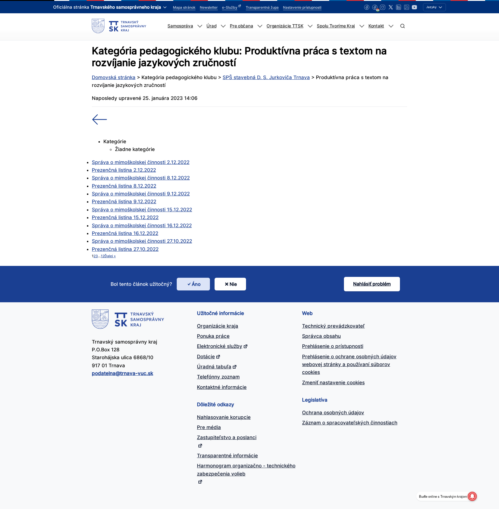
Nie (233, 284)
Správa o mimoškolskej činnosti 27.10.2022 (142, 241)
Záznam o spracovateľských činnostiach (349, 423)
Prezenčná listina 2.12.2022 (124, 170)
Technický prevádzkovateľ (333, 326)
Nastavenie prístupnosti (302, 7)
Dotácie (206, 356)
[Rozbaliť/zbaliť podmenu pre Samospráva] (200, 26)
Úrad (211, 26)
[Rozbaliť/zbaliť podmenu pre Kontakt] (391, 26)
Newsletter (209, 7)
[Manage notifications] (472, 496)
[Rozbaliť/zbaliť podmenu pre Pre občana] (260, 26)
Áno (196, 284)
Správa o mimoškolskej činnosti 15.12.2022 (142, 209)
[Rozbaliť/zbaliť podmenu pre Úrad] (223, 26)
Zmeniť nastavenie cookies (333, 382)
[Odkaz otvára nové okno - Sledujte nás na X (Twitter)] (391, 7)
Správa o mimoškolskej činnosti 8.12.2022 (141, 178)
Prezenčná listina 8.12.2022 (124, 186)
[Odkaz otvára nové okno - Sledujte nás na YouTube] (414, 7)
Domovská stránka (113, 77)
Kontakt (376, 26)
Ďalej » (110, 256)
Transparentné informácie (227, 455)
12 (103, 256)
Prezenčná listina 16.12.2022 (125, 233)
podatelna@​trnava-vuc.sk (122, 373)
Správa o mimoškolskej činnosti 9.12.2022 (141, 194)
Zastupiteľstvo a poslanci (226, 437)
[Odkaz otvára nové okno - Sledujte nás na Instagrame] (383, 7)
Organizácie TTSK (285, 26)
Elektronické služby (219, 346)
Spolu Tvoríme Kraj (336, 26)
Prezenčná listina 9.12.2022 (124, 201)
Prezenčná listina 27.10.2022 (125, 249)
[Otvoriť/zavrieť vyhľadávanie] (402, 26)
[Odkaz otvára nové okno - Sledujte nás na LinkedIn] (398, 7)
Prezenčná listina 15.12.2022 (125, 217)
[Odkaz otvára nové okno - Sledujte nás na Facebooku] (367, 7)
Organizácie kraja (217, 326)
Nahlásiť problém (372, 284)
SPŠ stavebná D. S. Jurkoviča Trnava (266, 77)
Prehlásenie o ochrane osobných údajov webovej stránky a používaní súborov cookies (349, 364)
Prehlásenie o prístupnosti (332, 346)
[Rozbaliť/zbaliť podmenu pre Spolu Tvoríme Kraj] (362, 26)
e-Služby (229, 7)
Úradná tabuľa (214, 367)
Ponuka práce (213, 336)
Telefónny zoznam (218, 377)
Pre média (209, 427)
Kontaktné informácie (222, 387)
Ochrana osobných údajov (333, 412)
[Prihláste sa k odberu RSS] (406, 7)
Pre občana (241, 26)
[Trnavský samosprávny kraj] (119, 26)
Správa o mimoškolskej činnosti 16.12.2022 (142, 225)
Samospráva (180, 26)
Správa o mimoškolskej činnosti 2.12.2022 (140, 162)
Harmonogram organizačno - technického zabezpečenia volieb (246, 469)
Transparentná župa (262, 7)
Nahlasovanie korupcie (224, 417)
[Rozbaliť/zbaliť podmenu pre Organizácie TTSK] (310, 26)
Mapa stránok (184, 7)
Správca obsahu (321, 336)
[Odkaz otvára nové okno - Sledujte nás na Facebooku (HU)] (375, 7)
